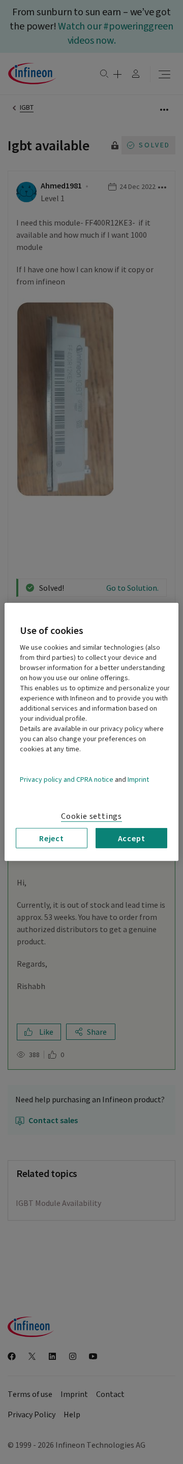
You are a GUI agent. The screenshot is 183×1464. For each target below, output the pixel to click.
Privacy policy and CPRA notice (66, 780)
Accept (131, 838)
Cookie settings (91, 816)
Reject (51, 838)
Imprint (138, 780)
